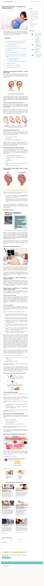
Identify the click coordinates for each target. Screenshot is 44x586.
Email (12, 539)
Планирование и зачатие (34, 11)
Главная (32, 1)
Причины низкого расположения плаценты (13, 46)
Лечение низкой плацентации (13, 58)
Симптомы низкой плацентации (11, 44)
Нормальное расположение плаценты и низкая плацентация (16, 41)
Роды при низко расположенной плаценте (13, 65)
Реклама (35, 1)
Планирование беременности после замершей (8, 525)
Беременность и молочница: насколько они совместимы (21, 525)
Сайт (20, 539)
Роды (31, 22)
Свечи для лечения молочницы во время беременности (6, 507)
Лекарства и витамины (34, 19)
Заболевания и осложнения (34, 17)
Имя (3, 539)
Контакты (39, 1)
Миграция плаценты (9, 50)
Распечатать (15, 456)
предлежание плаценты (11, 105)
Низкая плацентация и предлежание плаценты (16, 42)
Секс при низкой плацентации (11, 63)
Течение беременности (34, 14)
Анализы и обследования (34, 16)
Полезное (31, 27)
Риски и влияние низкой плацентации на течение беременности (16, 48)
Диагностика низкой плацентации (11, 52)
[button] (7, 381)
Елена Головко (8, 456)
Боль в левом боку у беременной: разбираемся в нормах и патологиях (21, 507)
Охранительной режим (12, 59)
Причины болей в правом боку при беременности (22, 490)
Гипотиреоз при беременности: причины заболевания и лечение (7, 491)
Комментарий (4, 542)
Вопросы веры (32, 25)
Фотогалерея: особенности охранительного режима (17, 61)
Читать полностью (5, 515)
